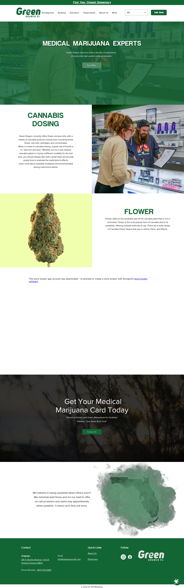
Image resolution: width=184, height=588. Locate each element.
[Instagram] (123, 557)
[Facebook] (130, 557)
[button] (91, 65)
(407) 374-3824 (44, 570)
